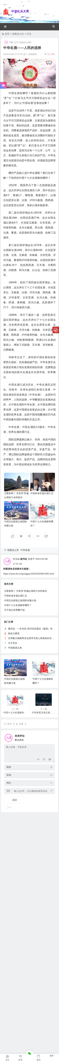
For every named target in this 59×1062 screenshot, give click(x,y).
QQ (8, 790)
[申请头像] (51, 737)
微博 (52, 1056)
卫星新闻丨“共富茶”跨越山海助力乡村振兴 (25, 591)
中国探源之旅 (15, 647)
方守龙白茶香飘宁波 (14, 610)
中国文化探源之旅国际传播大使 (20, 600)
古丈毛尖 (12, 643)
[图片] (49, 759)
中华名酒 (25, 550)
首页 (7, 34)
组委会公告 (18, 34)
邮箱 (9, 775)
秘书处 (23, 559)
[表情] (44, 759)
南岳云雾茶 (14, 633)
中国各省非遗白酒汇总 (41, 493)
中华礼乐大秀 (20, 11)
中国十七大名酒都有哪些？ (18, 605)
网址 (9, 782)
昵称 (9, 767)
